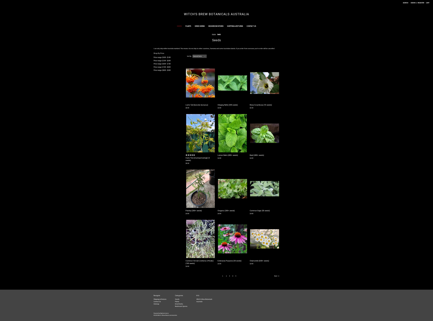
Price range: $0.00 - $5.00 (162, 57)
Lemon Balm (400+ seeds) (228, 155)
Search (405, 3)
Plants (188, 26)
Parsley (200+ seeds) (194, 211)
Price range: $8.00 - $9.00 (162, 70)
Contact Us (251, 26)
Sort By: (189, 56)
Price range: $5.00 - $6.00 (162, 61)
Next (276, 276)
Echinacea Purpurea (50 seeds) (229, 261)
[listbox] (199, 56)
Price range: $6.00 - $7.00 (162, 64)
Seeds (179, 26)
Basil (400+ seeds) (257, 155)
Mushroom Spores (215, 26)
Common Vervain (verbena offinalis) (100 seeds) (200, 262)
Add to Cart (200, 87)
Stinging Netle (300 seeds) (228, 105)
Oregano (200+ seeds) (226, 211)
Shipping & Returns (235, 26)
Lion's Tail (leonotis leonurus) (197, 105)
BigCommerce (164, 313)
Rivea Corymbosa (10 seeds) (261, 105)
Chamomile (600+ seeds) (259, 261)
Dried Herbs (200, 26)
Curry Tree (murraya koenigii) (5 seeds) (198, 159)
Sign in (413, 3)
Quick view (200, 79)
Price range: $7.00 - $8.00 (162, 67)
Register (421, 3)
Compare (200, 83)
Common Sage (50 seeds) (260, 211)
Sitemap (156, 304)
